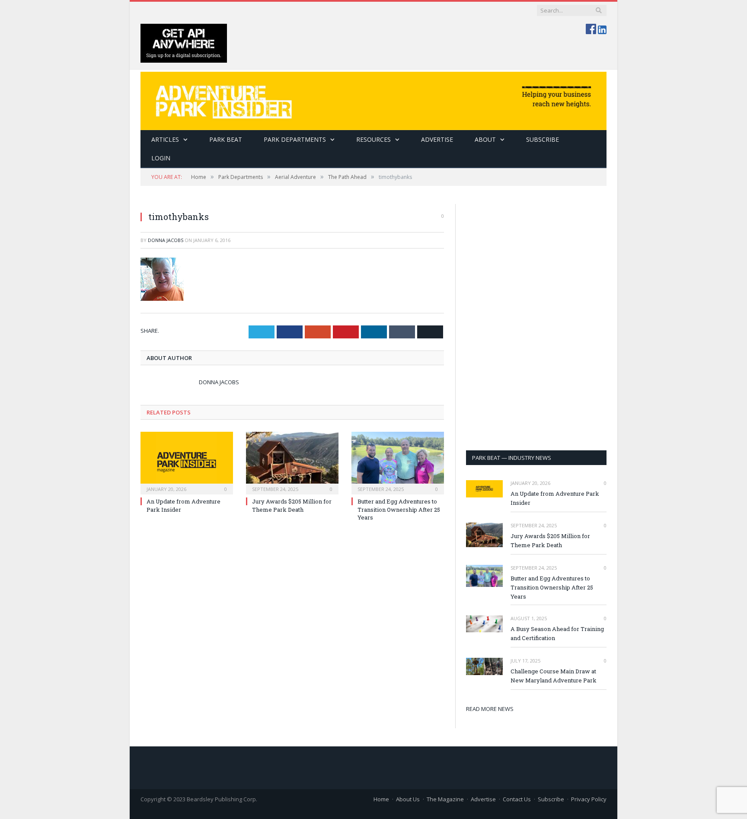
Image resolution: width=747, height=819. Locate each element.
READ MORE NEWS (490, 709)
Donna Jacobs (165, 240)
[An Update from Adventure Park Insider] (186, 462)
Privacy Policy (589, 799)
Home (381, 799)
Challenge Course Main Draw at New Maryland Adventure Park (554, 675)
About (485, 139)
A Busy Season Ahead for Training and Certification (557, 633)
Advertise (437, 139)
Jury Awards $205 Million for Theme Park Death (292, 505)
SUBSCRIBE (542, 139)
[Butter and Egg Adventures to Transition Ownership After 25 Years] (397, 462)
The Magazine (445, 799)
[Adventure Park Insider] (373, 99)
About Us (408, 799)
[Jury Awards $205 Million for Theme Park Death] (292, 462)
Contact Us (517, 799)
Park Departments (295, 139)
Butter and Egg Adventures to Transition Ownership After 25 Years (399, 509)
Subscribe (551, 799)
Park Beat (225, 139)
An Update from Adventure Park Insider (555, 498)
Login (160, 158)
